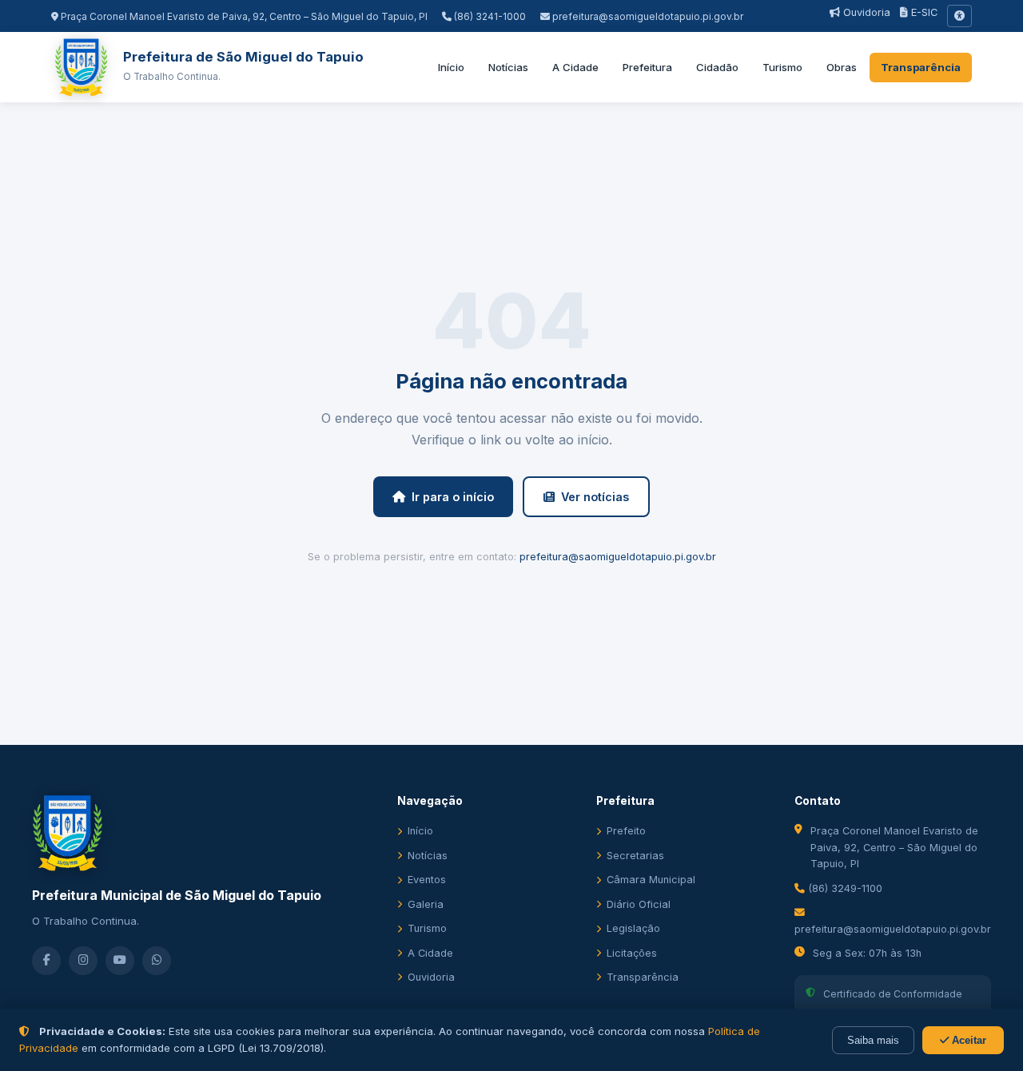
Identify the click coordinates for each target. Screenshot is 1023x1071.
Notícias (508, 67)
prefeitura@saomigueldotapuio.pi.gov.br (647, 16)
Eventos (427, 880)
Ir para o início (453, 497)
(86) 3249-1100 (843, 888)
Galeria (426, 904)
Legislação (633, 928)
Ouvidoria (865, 12)
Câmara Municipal (651, 880)
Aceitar (967, 1040)
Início (451, 67)
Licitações (632, 953)
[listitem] (46, 960)
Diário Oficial (639, 904)
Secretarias (635, 856)
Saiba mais (873, 1040)
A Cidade (575, 67)
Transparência (921, 67)
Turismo (782, 67)
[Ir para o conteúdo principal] (959, 16)
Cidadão (717, 67)
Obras (841, 67)
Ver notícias (595, 497)
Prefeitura (647, 67)
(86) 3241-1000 (489, 16)
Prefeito (626, 831)
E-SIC (922, 12)
